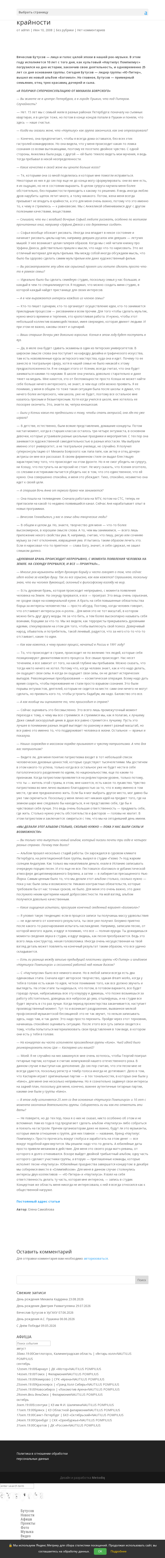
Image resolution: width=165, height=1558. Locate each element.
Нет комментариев (91, 30)
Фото (25, 1527)
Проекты (28, 1523)
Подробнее (119, 1551)
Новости (27, 1515)
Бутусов (27, 1511)
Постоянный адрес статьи (38, 1201)
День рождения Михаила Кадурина (42, 1299)
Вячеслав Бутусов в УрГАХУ (37, 1312)
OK (100, 1551)
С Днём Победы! (28, 1326)
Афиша (26, 1519)
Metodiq (98, 1478)
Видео (26, 1536)
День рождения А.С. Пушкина (38, 1319)
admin (25, 30)
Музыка (27, 1532)
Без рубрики (65, 30)
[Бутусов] (22, 1500)
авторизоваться (96, 1258)
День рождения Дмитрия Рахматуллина (46, 1306)
